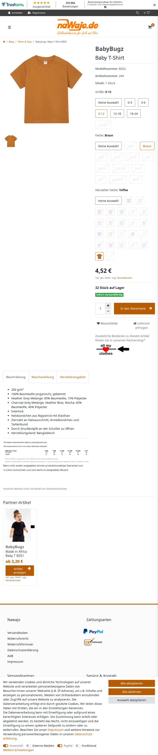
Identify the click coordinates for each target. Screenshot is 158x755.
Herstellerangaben (73, 377)
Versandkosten (124, 277)
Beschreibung (16, 377)
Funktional (89, 746)
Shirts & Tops (25, 41)
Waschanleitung (42, 377)
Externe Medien (43, 746)
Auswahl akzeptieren (131, 700)
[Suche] (138, 13)
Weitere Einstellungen (18, 750)
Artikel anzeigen (19, 570)
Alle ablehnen (131, 692)
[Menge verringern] (108, 311)
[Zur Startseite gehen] (4, 41)
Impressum (15, 662)
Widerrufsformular (20, 644)
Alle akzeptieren (132, 683)
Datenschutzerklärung (22, 650)
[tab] (16, 377)
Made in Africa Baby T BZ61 (16, 554)
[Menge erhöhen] (108, 306)
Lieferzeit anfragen (142, 325)
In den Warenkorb (133, 308)
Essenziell (16, 746)
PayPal (68, 746)
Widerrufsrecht (17, 638)
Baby (11, 41)
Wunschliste (108, 323)
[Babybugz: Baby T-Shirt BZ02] (46, 452)
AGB (10, 656)
